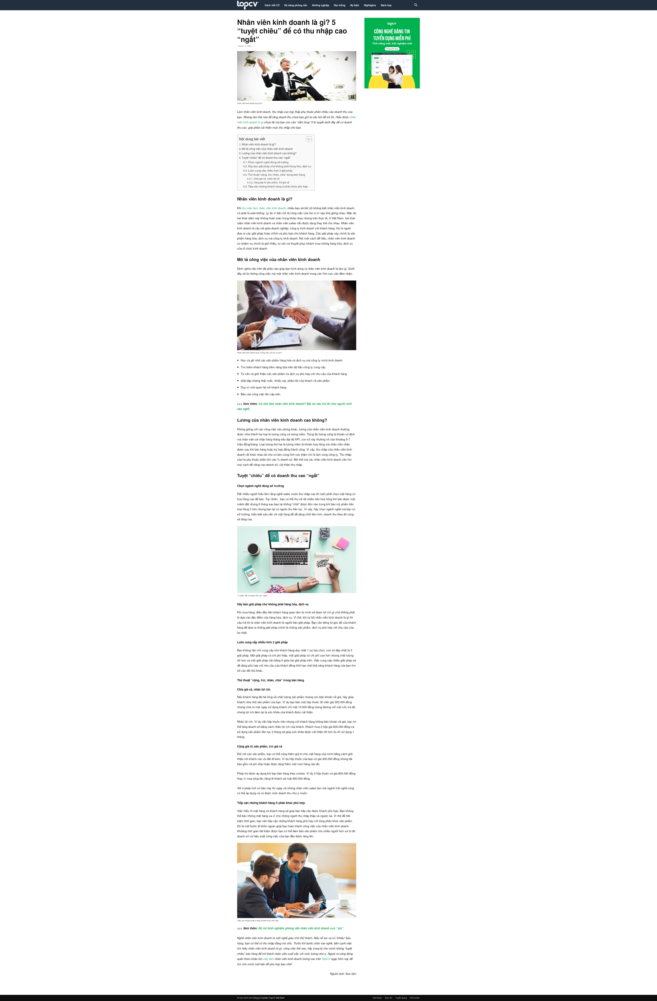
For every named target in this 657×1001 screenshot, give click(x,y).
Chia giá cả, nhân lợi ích (267, 178)
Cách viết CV (272, 5)
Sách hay (386, 5)
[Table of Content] (309, 139)
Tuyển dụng (401, 997)
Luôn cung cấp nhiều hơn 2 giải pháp (270, 170)
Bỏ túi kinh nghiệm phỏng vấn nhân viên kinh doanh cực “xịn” (301, 928)
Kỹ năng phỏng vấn (295, 5)
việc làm (268, 959)
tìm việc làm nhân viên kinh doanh (264, 208)
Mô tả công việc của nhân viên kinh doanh (267, 149)
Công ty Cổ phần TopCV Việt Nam (268, 997)
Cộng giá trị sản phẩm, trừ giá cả (271, 182)
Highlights (370, 5)
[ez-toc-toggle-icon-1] (307, 139)
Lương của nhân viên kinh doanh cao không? (269, 153)
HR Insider (415, 997)
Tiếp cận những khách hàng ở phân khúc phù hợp (278, 186)
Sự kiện (354, 5)
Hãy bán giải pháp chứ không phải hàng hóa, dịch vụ (279, 166)
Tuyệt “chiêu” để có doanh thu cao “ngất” (266, 157)
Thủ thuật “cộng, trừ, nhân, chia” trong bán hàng (276, 174)
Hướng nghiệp (320, 5)
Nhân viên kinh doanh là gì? (259, 144)
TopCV (326, 959)
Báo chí (388, 997)
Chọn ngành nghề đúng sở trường (268, 162)
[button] (416, 5)
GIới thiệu (377, 997)
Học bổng (339, 5)
